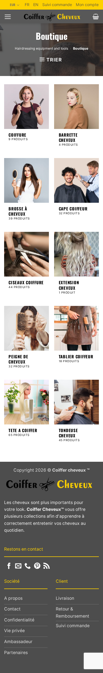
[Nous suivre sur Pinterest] (37, 566)
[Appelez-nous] (27, 566)
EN (35, 4)
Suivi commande (57, 4)
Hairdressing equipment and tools (41, 48)
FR (27, 4)
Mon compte (87, 4)
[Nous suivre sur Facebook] (9, 566)
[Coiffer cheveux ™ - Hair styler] (52, 16)
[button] (8, 17)
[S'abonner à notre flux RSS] (46, 566)
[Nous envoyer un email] (18, 566)
